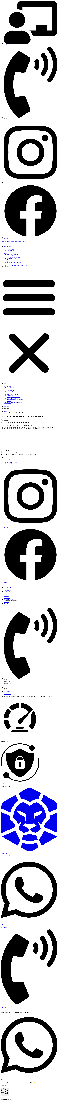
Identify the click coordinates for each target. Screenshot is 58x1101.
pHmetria (9, 261)
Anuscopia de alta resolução (13, 257)
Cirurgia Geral (10, 251)
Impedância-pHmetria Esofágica (14, 262)
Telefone (3, 1087)
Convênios (6, 266)
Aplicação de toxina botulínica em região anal (17, 265)
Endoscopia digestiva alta (13, 254)
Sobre (5, 243)
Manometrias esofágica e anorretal (15, 260)
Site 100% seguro (5, 783)
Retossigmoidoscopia (12, 258)
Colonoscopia (10, 255)
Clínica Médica (10, 250)
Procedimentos (7, 264)
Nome (2, 1085)
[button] (29, 325)
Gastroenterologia (11, 247)
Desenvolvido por (5, 853)
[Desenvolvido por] (29, 850)
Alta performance (5, 738)
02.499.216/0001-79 (9, 457)
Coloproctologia (10, 249)
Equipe (5, 245)
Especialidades (7, 246)
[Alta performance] (20, 736)
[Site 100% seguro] (20, 781)
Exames (5, 253)
